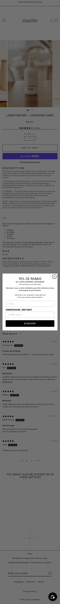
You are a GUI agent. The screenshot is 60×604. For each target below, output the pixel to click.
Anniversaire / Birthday (19, 310)
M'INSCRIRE (30, 323)
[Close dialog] (54, 277)
